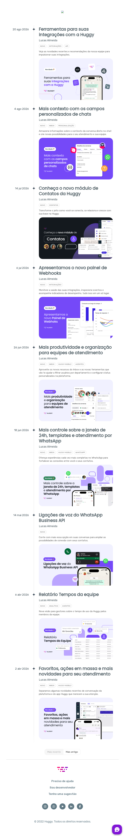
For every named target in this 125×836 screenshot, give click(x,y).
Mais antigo (72, 752)
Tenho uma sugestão (62, 794)
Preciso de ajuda (62, 781)
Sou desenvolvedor (62, 787)
